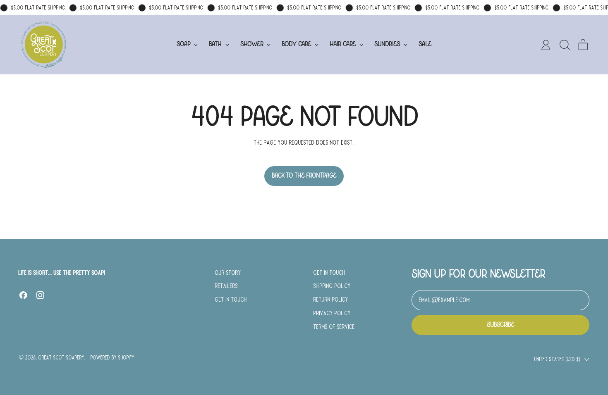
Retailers (226, 286)
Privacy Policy (332, 313)
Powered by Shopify (112, 357)
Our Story (228, 273)
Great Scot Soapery (61, 357)
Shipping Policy (332, 286)
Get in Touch (231, 299)
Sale (425, 44)
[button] (564, 45)
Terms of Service (334, 327)
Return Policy (331, 299)
